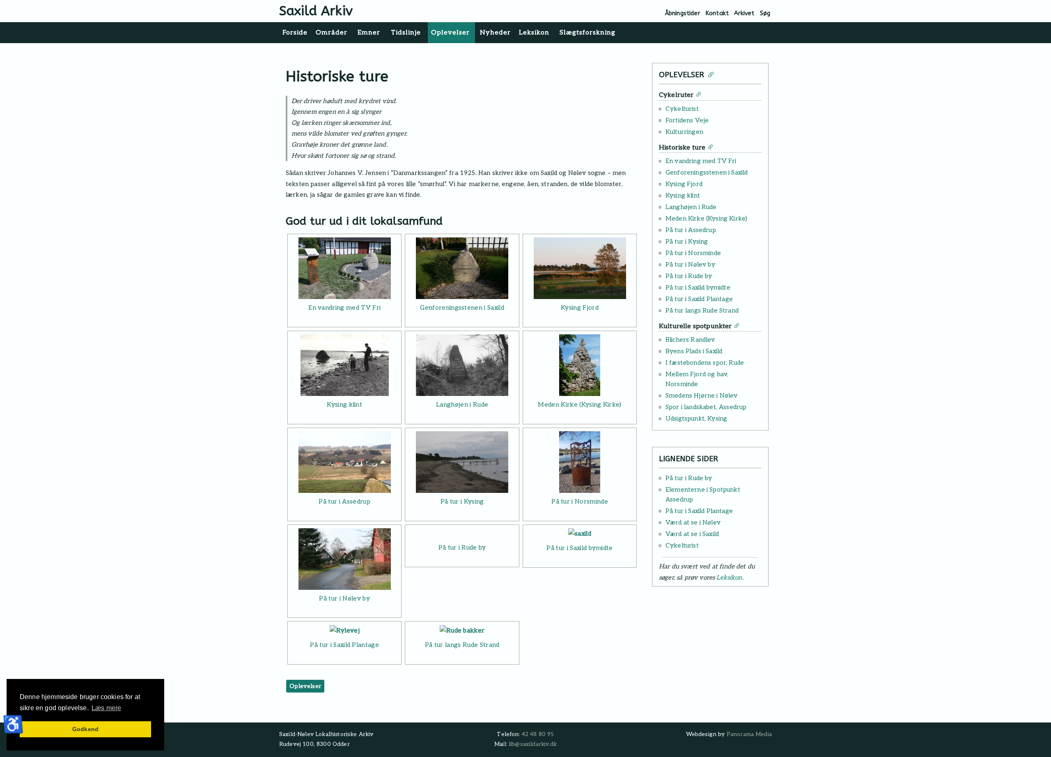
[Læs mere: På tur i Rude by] (461, 533)
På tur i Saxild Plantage (344, 645)
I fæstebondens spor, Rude (704, 362)
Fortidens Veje (687, 120)
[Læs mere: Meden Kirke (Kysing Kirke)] (579, 365)
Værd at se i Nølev (693, 522)
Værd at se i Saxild (692, 534)
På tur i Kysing (462, 501)
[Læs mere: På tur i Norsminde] (579, 462)
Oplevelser (305, 686)
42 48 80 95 (538, 734)
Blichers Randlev (690, 339)
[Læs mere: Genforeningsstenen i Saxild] (461, 268)
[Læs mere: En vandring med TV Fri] (344, 268)
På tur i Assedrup (344, 501)
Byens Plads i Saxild (693, 351)
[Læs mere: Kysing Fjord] (579, 268)
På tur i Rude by (462, 547)
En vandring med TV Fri (344, 307)
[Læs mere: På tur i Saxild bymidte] (579, 533)
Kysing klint (344, 404)
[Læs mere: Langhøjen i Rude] (461, 365)
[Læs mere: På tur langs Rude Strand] (461, 630)
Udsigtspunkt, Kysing (696, 418)
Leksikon (729, 577)
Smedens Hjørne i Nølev (701, 395)
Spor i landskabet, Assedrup (705, 407)
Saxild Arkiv (316, 10)
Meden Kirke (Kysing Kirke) (579, 404)
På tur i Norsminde (579, 501)
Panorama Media (749, 734)
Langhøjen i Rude (462, 404)
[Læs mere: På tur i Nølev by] (344, 559)
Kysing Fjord (580, 307)
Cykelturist (682, 109)
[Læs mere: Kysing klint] (344, 365)
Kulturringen (684, 132)
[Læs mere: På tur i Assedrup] (344, 462)
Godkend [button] (85, 729)
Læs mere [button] (106, 707)
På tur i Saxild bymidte (579, 548)
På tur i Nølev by (344, 598)
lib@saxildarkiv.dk (533, 744)
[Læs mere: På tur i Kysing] (461, 462)
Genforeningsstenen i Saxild (462, 307)
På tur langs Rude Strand (462, 645)
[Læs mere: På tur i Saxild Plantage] (344, 630)
